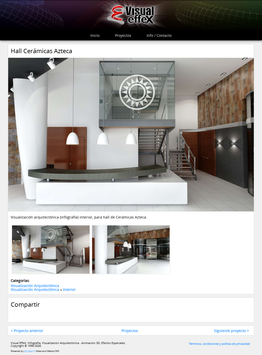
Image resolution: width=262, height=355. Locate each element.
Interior (69, 289)
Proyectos (130, 330)
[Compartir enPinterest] (44, 314)
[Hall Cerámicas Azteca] (131, 134)
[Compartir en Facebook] (14, 314)
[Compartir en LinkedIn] (34, 314)
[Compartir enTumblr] (54, 314)
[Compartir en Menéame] (74, 314)
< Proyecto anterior (27, 330)
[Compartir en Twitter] (24, 314)
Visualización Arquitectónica (35, 285)
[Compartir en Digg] (64, 314)
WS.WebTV (29, 351)
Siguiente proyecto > (231, 330)
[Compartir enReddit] (84, 314)
